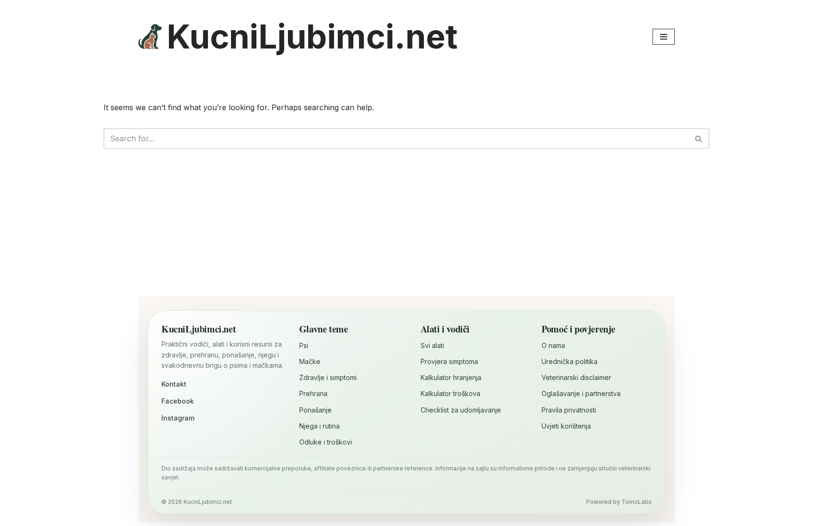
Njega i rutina (319, 426)
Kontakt (173, 384)
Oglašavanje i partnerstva (581, 393)
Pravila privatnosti (569, 410)
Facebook (177, 401)
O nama (553, 345)
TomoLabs (637, 501)
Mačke (309, 361)
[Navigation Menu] (664, 37)
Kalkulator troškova (450, 393)
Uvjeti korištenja (566, 426)
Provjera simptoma (449, 361)
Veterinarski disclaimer (576, 377)
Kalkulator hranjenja (451, 377)
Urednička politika (570, 361)
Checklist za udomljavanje (461, 410)
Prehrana (313, 393)
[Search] (698, 138)
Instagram (177, 418)
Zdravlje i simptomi (328, 377)
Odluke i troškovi (325, 442)
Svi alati (432, 345)
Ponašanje (315, 410)
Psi (303, 345)
